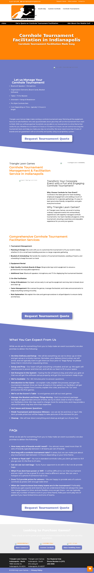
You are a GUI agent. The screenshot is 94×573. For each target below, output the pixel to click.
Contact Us (81, 1)
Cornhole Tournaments (71, 9)
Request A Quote (61, 1)
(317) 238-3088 (15, 1)
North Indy (32, 9)
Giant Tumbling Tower (72, 547)
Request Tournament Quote (47, 138)
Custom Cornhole (54, 9)
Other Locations (72, 1)
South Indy (42, 9)
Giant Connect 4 (22, 547)
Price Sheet (32, 15)
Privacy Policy (36, 570)
